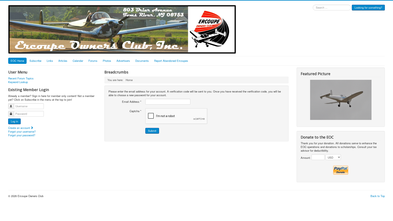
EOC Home (17, 61)
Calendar (78, 61)
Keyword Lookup (18, 82)
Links (50, 61)
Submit (152, 131)
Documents (142, 61)
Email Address (131, 102)
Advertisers (123, 61)
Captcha (135, 111)
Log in (14, 121)
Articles (62, 61)
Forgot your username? (22, 131)
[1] (341, 99)
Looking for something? (368, 7)
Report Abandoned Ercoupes (171, 61)
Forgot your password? (21, 135)
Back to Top (377, 196)
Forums (92, 61)
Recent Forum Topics (21, 78)
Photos (107, 61)
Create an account (19, 128)
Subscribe (35, 61)
